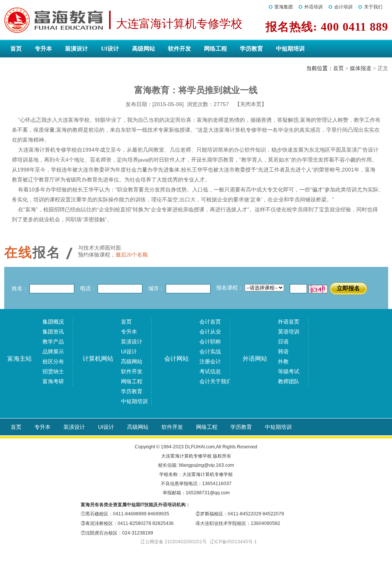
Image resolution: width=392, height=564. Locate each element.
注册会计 (210, 361)
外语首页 (288, 322)
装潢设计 (76, 49)
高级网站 (143, 49)
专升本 (43, 49)
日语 (283, 341)
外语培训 (313, 7)
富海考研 (53, 381)
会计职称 (210, 341)
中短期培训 (290, 49)
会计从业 (210, 332)
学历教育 (251, 49)
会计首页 (210, 322)
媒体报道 (360, 68)
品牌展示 (53, 351)
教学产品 (53, 341)
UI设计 (110, 49)
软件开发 (179, 49)
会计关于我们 (215, 381)
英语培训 (288, 332)
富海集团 (283, 7)
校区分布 (53, 361)
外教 (283, 361)
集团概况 (53, 322)
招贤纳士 (53, 371)
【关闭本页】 (251, 104)
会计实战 (210, 351)
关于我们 (373, 7)
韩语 (283, 351)
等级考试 (288, 371)
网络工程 (215, 49)
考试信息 (210, 371)
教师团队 (288, 381)
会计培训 (343, 7)
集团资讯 (53, 332)
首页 (16, 49)
